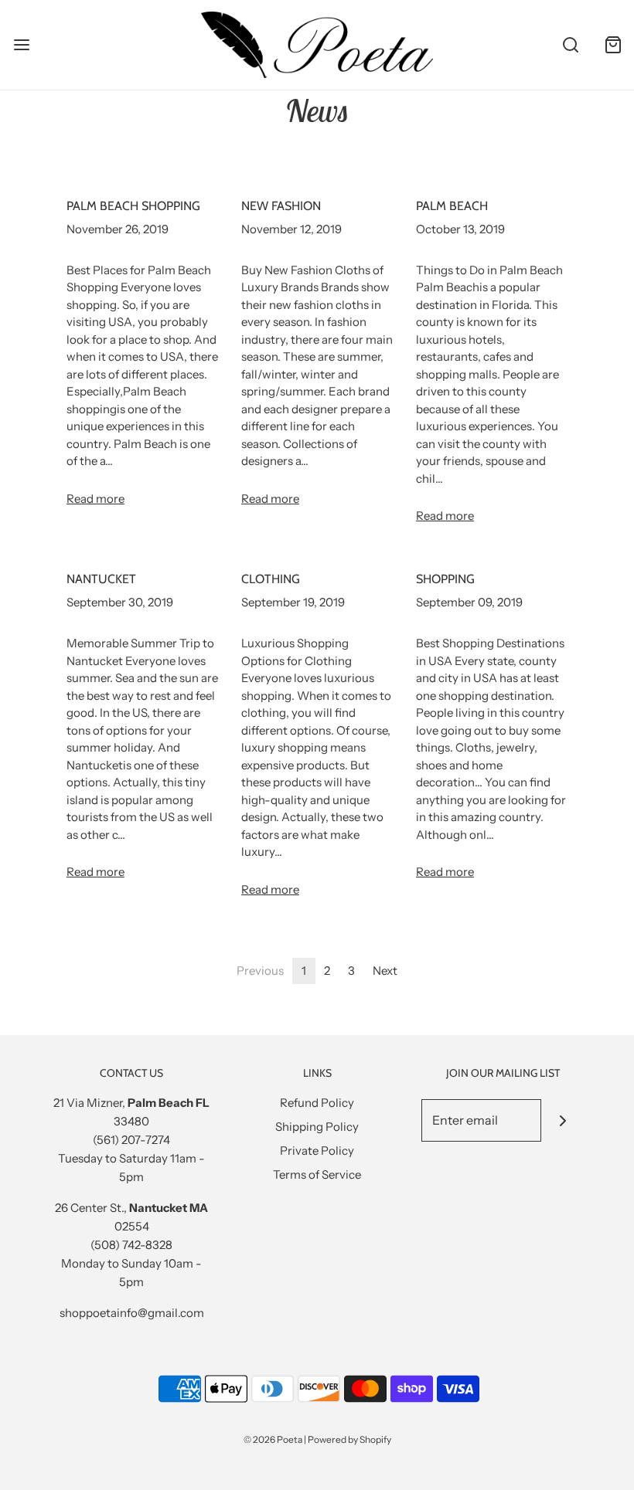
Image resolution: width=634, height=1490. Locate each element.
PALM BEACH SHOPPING (133, 206)
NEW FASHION (281, 206)
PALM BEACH (452, 206)
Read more (95, 498)
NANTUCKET (101, 579)
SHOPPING (445, 579)
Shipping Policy (317, 1126)
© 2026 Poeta (273, 1439)
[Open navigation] (21, 44)
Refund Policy (317, 1102)
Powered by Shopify (349, 1439)
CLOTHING (270, 579)
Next (385, 970)
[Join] (562, 1120)
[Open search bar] (570, 44)
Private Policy (317, 1150)
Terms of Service (317, 1174)
